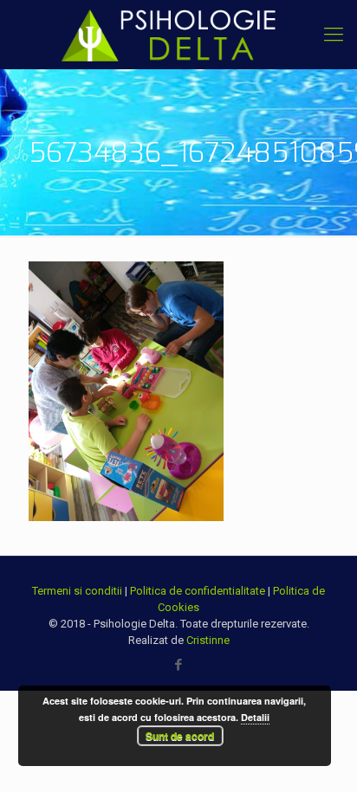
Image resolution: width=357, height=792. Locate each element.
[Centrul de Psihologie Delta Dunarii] (178, 35)
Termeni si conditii (77, 590)
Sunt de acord (180, 736)
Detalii (255, 717)
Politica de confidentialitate (197, 590)
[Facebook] (179, 665)
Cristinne (208, 640)
